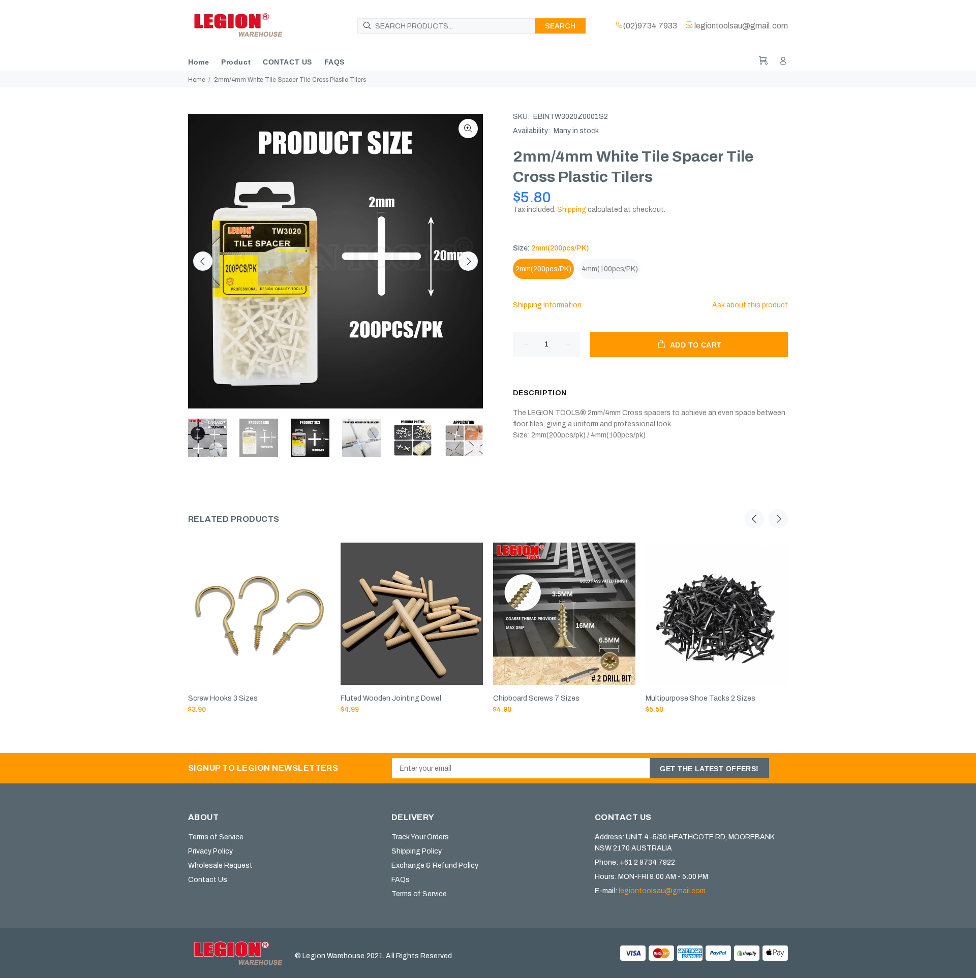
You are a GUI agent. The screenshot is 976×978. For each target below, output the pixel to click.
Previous (202, 261)
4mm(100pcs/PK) (610, 269)
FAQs (400, 880)
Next (468, 261)
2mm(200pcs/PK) (543, 269)
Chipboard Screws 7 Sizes (536, 698)
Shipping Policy (416, 851)
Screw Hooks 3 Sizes (223, 698)
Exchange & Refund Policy (434, 865)
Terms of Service (215, 837)
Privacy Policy (210, 851)
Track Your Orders (420, 837)
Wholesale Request (220, 865)
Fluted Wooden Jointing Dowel (391, 698)
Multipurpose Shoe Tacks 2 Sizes (700, 698)
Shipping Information (547, 305)
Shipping (571, 209)
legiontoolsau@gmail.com (662, 891)
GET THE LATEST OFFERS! (709, 769)
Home (196, 79)
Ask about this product (750, 305)
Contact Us (207, 880)
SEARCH (560, 26)
